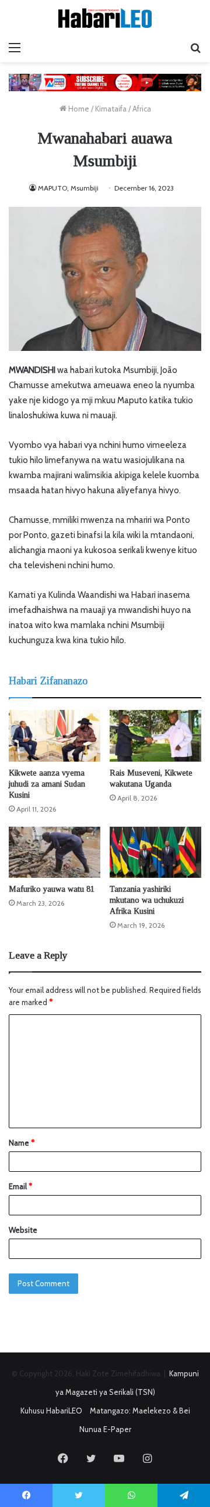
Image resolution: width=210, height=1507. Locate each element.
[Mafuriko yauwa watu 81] (54, 852)
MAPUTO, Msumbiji (68, 188)
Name (21, 1142)
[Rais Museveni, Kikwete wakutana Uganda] (155, 736)
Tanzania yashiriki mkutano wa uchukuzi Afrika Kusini (147, 900)
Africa (141, 108)
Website (23, 1230)
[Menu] (14, 47)
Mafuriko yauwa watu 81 (51, 889)
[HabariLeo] (105, 18)
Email (20, 1186)
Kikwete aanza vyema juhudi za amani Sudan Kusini (47, 784)
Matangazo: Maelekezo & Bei (140, 1410)
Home (77, 108)
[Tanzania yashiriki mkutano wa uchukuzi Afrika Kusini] (155, 852)
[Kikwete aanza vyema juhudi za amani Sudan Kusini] (54, 736)
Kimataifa (111, 108)
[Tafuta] (195, 47)
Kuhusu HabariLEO (51, 1410)
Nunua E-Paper (105, 1429)
